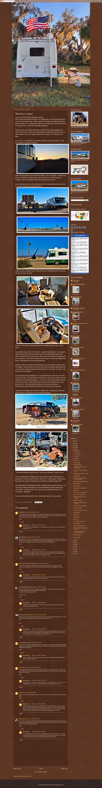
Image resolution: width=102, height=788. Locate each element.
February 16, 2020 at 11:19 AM (39, 525)
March (75, 460)
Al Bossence (22, 718)
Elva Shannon (22, 667)
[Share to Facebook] (40, 502)
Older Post (64, 768)
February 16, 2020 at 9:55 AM (34, 642)
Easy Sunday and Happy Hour (80, 481)
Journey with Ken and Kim (25, 614)
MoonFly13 (21, 512)
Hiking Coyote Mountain (81, 264)
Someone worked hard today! (80, 249)
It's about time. (76, 280)
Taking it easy (76, 516)
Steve (20, 692)
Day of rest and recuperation (80, 505)
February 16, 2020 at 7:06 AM (33, 537)
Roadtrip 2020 (76, 336)
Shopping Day (76, 475)
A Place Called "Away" (78, 347)
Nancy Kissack (22, 537)
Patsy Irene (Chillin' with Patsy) (26, 563)
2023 (74, 443)
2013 (74, 553)
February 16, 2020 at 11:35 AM (39, 629)
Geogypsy (75, 394)
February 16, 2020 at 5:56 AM (32, 512)
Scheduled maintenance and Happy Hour (80, 467)
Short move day (77, 483)
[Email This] (35, 502)
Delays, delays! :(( (77, 534)
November (76, 454)
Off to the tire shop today (79, 494)
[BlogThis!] (37, 502)
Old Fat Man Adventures (78, 308)
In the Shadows (76, 420)
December (76, 451)
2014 (74, 551)
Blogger (61, 784)
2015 (74, 549)
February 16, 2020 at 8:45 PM (38, 731)
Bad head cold (76, 512)
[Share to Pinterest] (41, 502)
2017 (74, 544)
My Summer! (20, 5)
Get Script (75, 273)
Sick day (75, 519)
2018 (74, 542)
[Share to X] (38, 502)
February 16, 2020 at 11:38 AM (39, 655)
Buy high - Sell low (77, 508)
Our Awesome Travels (78, 409)
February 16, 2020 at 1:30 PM (32, 718)
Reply (20, 519)
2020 (74, 450)
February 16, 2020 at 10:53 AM (33, 667)
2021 (74, 447)
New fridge (75, 490)
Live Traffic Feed (80, 235)
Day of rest (76, 514)
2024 (74, 441)
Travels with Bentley (77, 424)
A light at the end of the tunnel (80, 510)
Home (41, 768)
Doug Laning (26, 525)
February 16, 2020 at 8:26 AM (42, 563)
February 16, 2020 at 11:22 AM (39, 549)
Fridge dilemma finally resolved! (80, 473)
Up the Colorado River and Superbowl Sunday (79, 532)
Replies (22, 522)
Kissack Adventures (77, 312)
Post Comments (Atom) (25, 776)
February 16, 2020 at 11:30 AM (39, 574)
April (75, 458)
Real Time (79, 273)
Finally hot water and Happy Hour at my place (79, 478)
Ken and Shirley (23, 642)
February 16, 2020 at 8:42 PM (38, 704)
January (76, 537)
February (76, 462)
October (76, 456)
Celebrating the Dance (78, 358)
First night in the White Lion (79, 521)
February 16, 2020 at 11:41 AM (39, 680)
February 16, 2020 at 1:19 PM (29, 692)
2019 (74, 540)
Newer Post (17, 768)
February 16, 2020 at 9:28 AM (39, 614)
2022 (74, 445)
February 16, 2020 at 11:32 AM (39, 602)
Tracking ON (84, 273)
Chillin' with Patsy (77, 296)
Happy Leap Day (77, 464)
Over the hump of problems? (80, 492)
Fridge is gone (76, 485)
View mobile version (40, 772)
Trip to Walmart (77, 523)
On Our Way (76, 382)
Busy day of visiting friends (79, 488)
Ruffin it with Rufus (77, 398)
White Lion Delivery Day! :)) (79, 525)
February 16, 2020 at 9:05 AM (39, 587)
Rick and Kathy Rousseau (25, 587)
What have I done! (77, 500)
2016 (74, 547)
